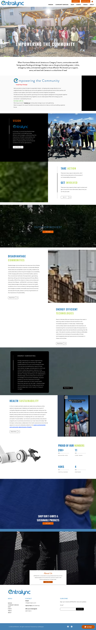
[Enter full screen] (88, 435)
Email (61, 605)
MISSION (10, 603)
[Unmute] (68, 435)
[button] (92, 1)
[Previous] (7, 32)
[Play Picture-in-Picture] (85, 435)
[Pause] (66, 435)
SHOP (9, 607)
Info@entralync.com (30, 603)
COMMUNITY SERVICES (12, 605)
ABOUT (9, 612)
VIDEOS (10, 610)
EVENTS (10, 609)
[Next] (88, 32)
